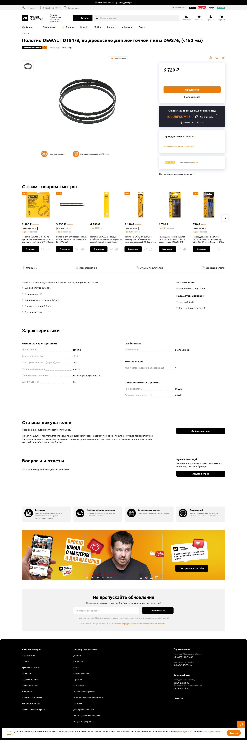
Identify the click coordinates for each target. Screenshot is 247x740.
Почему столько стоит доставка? (179, 146)
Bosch (142, 27)
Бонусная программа (83, 721)
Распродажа (49, 27)
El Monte (31, 8)
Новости (178, 698)
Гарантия (77, 679)
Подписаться (158, 610)
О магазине (78, 685)
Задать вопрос (200, 473)
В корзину (31, 249)
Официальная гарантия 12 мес (94, 154)
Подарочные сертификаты (34, 709)
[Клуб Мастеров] (33, 18)
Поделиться (223, 58)
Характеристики (88, 267)
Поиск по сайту (108, 17)
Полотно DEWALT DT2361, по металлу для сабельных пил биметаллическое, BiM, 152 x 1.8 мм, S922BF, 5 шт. (140, 239)
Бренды (69, 27)
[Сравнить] (48, 249)
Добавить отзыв (200, 430)
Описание (31, 267)
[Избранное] (42, 249)
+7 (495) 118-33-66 (183, 657)
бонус (100, 228)
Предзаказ (192, 89)
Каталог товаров (31, 649)
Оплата (76, 667)
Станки (25, 661)
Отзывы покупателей (151, 267)
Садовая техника (30, 679)
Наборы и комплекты (32, 697)
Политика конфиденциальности (126, 623)
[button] (225, 218)
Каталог (85, 17)
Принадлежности (30, 685)
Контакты (77, 703)
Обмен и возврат (81, 673)
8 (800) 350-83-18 (51, 7)
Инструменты (28, 655)
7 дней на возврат (56, 154)
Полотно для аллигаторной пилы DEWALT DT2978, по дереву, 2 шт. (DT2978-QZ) (72, 239)
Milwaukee (127, 27)
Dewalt (83, 27)
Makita (97, 27)
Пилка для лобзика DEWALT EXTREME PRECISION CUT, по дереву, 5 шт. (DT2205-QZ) (172, 239)
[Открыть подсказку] (150, 395)
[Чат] (241, 724)
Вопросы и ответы (215, 267)
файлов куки (181, 731)
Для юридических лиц (83, 709)
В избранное (217, 58)
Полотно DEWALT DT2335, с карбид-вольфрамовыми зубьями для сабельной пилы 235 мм (106, 239)
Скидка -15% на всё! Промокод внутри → (104, 2)
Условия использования (154, 623)
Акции (29, 27)
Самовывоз (78, 661)
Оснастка (26, 673)
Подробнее (123, 555)
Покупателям (73, 7)
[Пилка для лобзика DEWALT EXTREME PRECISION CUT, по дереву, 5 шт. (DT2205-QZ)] (175, 204)
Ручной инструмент (31, 667)
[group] (46, 514)
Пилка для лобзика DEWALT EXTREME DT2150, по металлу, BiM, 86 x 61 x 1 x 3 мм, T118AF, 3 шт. (208, 239)
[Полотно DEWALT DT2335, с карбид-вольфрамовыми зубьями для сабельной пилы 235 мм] (106, 204)
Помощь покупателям (85, 649)
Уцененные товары (31, 703)
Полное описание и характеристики (176, 174)
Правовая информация (84, 691)
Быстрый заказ (192, 97)
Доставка (77, 655)
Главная (25, 33)
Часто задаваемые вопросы (86, 715)
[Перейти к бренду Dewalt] (170, 162)
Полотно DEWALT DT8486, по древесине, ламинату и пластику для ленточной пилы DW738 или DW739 (37, 239)
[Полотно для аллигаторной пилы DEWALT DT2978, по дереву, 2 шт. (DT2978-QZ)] (72, 204)
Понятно (233, 733)
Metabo (111, 27)
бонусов (33, 231)
